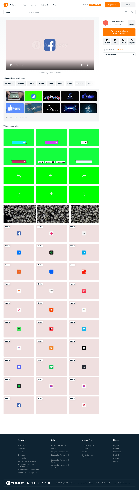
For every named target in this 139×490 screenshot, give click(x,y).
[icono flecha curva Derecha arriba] (51, 194)
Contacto (85, 449)
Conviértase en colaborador (87, 456)
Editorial (44, 5)
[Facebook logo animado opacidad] (19, 405)
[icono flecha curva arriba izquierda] (19, 175)
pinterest (79, 83)
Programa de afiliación (59, 452)
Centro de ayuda (88, 445)
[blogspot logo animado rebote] (51, 348)
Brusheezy (22, 445)
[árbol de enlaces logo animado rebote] (19, 328)
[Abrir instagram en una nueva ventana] (32, 483)
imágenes (9, 83)
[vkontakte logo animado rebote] (19, 252)
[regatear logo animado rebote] (51, 233)
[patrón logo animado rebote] (51, 328)
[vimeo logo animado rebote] (84, 328)
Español (116, 449)
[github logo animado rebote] (84, 367)
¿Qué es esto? (118, 49)
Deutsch (116, 455)
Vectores (13, 5)
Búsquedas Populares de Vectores (60, 456)
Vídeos (33, 5)
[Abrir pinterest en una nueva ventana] (39, 483)
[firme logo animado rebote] (19, 309)
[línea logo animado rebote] (51, 367)
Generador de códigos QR (27, 473)
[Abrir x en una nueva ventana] (46, 483)
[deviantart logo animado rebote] (19, 386)
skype (90, 83)
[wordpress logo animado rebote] (84, 233)
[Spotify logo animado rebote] (51, 252)
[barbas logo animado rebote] (19, 290)
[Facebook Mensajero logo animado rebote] (51, 386)
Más (54, 5)
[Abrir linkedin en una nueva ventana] (35, 483)
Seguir (131, 24)
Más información (110, 55)
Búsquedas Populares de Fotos (60, 461)
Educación (22, 458)
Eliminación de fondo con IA (28, 470)
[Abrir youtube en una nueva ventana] (49, 483)
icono (69, 83)
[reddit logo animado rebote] (51, 309)
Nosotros (85, 452)
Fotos (24, 5)
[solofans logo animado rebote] (84, 252)
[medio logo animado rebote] (84, 348)
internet (21, 83)
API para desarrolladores (27, 461)
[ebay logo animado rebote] (84, 309)
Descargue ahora (119, 32)
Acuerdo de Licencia (58, 445)
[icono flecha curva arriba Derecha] (84, 175)
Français (116, 458)
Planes (85, 5)
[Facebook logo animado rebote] (19, 233)
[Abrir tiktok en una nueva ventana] (42, 483)
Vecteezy (21, 449)
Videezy (21, 452)
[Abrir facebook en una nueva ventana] (28, 483)
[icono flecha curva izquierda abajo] (19, 194)
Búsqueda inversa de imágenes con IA (26, 465)
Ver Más (88, 108)
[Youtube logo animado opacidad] (51, 405)
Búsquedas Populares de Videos (60, 466)
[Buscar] (126, 12)
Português (117, 452)
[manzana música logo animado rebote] (84, 290)
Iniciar (128, 5)
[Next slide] (95, 83)
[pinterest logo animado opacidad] (84, 405)
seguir (51, 83)
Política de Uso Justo (124, 483)
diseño (41, 83)
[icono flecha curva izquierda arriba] (84, 194)
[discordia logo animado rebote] (19, 367)
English (116, 445)
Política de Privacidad (109, 483)
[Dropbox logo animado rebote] (51, 271)
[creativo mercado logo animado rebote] (51, 290)
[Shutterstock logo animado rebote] (84, 271)
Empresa (21, 455)
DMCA (53, 449)
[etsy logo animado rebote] (19, 271)
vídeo (60, 83)
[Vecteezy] (6, 5)
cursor (31, 83)
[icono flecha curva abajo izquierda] (51, 175)
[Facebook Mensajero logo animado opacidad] (84, 386)
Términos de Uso (94, 483)
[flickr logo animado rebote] (19, 348)
